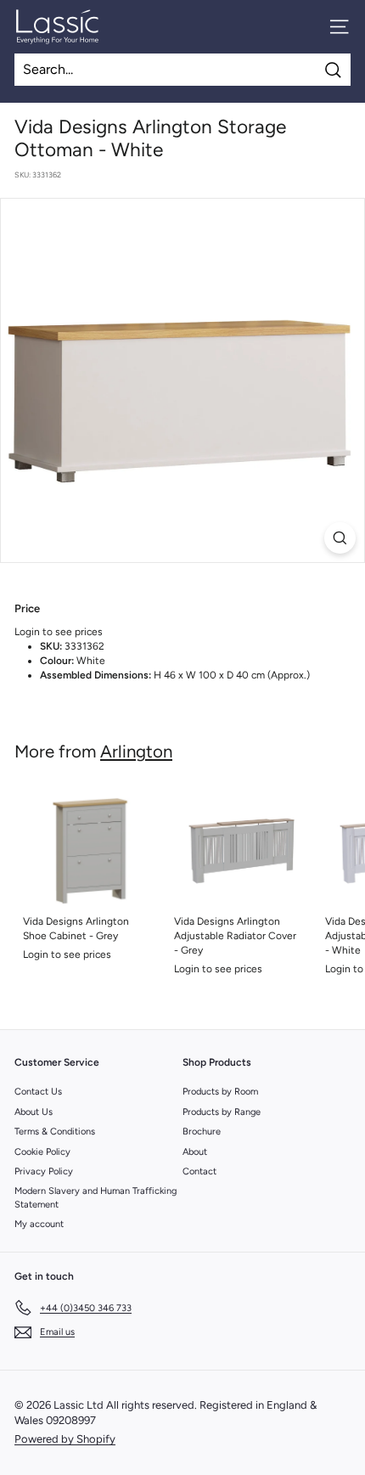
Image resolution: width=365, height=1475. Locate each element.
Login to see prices (58, 632)
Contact (199, 1171)
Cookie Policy (42, 1151)
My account (39, 1224)
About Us (33, 1112)
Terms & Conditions (54, 1131)
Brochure (201, 1131)
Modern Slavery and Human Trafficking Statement (95, 1197)
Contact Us (38, 1091)
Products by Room (220, 1091)
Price (27, 608)
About (194, 1151)
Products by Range (221, 1112)
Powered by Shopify (64, 1439)
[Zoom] (340, 538)
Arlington (136, 751)
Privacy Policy (43, 1171)
